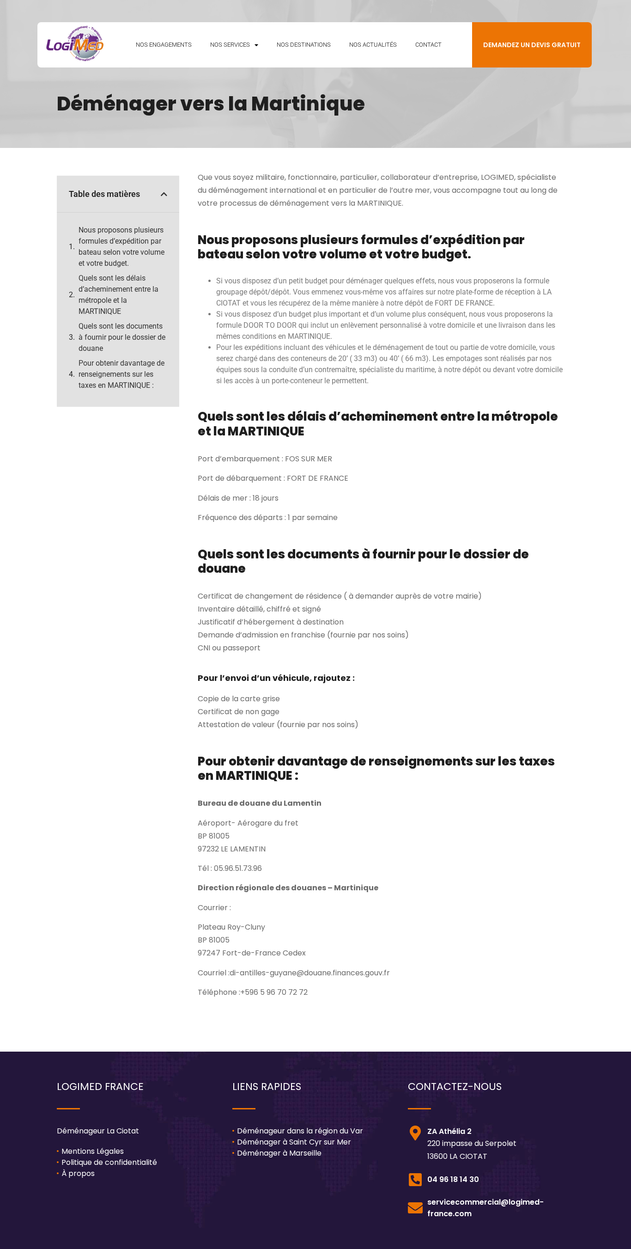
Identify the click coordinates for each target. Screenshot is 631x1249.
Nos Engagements (164, 44)
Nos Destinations (304, 44)
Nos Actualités (373, 44)
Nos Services (230, 44)
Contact (428, 44)
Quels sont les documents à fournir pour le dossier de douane (122, 337)
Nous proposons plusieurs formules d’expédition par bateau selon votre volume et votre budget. (121, 247)
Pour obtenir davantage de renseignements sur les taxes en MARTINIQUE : (121, 374)
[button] (164, 194)
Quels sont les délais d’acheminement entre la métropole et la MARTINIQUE (118, 295)
